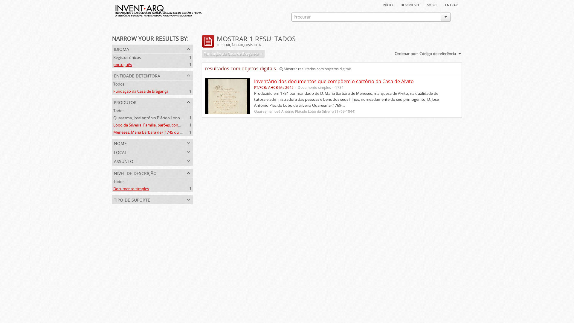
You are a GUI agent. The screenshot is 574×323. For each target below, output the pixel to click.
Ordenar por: (406, 53)
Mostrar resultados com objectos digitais (317, 68)
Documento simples (131, 188)
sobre (432, 4)
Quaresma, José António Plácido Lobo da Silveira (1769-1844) (166, 118)
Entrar (451, 4)
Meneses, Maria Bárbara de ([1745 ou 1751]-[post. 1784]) (162, 132)
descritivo (410, 4)
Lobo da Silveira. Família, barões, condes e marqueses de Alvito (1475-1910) (179, 125)
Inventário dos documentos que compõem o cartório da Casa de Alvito (334, 81)
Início (388, 4)
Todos (118, 84)
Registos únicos (127, 57)
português (122, 64)
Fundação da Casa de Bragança (140, 91)
